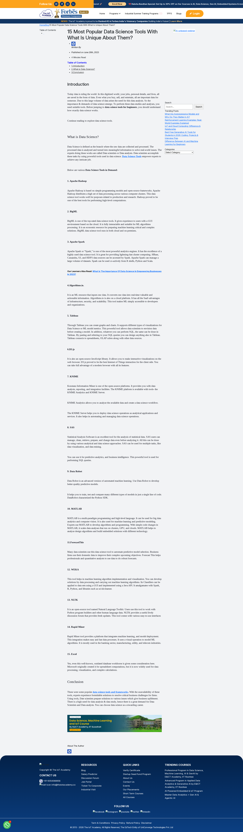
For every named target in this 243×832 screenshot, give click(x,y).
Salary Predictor (89, 774)
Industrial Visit (88, 789)
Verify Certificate (131, 770)
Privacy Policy (118, 823)
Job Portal (86, 782)
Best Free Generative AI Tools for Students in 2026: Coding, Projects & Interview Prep (181, 135)
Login (196, 13)
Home (102, 13)
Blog (47, 25)
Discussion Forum (90, 778)
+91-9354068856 (51, 781)
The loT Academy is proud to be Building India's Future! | (121, 21)
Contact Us (128, 782)
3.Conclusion (77, 72)
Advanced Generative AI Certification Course (214, 824)
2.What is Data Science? (83, 69)
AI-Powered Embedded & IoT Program (184, 791)
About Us (127, 778)
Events (126, 785)
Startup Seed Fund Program (137, 774)
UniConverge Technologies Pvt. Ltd (156, 827)
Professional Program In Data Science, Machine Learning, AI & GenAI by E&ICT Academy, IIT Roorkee (184, 773)
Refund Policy (133, 823)
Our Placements (131, 789)
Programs (113, 13)
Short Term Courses (133, 793)
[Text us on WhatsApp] (7, 824)
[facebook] (62, 4)
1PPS (169, 13)
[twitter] (135, 811)
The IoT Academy (92, 827)
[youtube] (67, 4)
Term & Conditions (100, 823)
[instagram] (56, 4)
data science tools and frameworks (110, 692)
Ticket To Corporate (91, 785)
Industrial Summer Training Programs (143, 13)
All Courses (129, 797)
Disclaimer (146, 823)
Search (168, 102)
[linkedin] (73, 4)
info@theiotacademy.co (63, 784)
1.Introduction (78, 66)
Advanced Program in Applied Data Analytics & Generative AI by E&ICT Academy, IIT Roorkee (182, 783)
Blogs (178, 13)
